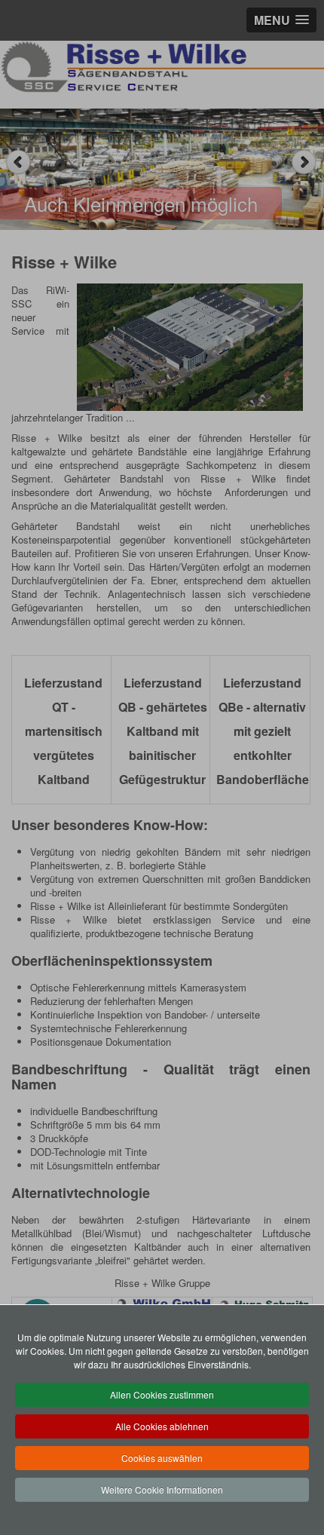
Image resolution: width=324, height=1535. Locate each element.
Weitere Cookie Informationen (162, 1489)
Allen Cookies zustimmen (162, 1394)
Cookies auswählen (162, 1457)
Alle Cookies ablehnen (162, 1426)
